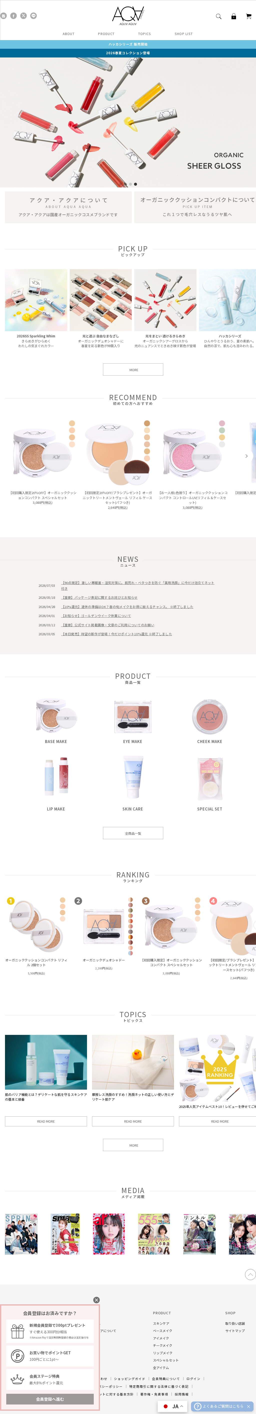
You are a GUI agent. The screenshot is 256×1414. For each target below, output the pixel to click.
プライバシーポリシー (105, 1386)
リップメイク (162, 1353)
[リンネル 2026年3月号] (199, 1253)
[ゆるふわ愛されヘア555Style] (154, 1253)
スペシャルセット (166, 1360)
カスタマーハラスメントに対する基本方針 (100, 1394)
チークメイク (162, 1345)
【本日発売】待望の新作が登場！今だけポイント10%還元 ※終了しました (116, 634)
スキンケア (161, 1323)
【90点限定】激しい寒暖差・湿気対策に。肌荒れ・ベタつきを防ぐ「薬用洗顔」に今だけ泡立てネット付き (137, 585)
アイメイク (161, 1338)
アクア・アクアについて (98, 1330)
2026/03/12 (46, 625)
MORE (134, 369)
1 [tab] (120, 184)
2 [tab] (125, 184)
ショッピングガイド (130, 1378)
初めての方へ (90, 1323)
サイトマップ (235, 1330)
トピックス (89, 1338)
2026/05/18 (46, 597)
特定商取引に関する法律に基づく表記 (159, 1386)
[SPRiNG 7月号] (21, 1253)
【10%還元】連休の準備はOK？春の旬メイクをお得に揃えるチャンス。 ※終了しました (127, 606)
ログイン (193, 1378)
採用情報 (182, 1394)
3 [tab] (130, 184)
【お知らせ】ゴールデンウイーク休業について (96, 615)
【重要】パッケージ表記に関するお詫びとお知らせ (99, 597)
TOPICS (144, 33)
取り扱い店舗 (235, 1323)
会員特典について (166, 1378)
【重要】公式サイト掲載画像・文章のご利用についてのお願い (107, 625)
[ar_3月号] (109, 1253)
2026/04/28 (46, 606)
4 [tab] (135, 184)
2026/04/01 (46, 615)
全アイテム (161, 1367)
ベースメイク (162, 1330)
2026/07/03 (46, 585)
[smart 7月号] (65, 1253)
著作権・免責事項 (154, 1394)
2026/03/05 (46, 634)
